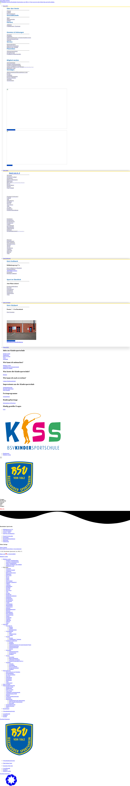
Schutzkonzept (12, 653)
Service (8, 655)
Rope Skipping (9, 613)
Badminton (8, 574)
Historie (11, 627)
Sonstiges (8, 662)
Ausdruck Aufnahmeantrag (12, 561)
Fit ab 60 (8, 676)
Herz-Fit (8, 589)
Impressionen (9, 699)
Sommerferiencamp (10, 704)
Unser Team (9, 691)
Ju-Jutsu (8, 593)
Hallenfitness (9, 586)
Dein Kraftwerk (7, 258)
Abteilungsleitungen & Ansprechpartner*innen (20, 644)
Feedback (11, 654)
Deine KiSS (6, 347)
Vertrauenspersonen (13, 647)
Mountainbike (9, 605)
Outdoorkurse (9, 606)
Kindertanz (8, 597)
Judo (7, 591)
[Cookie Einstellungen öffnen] (11, 785)
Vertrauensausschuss (14, 646)
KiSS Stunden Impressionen (15, 702)
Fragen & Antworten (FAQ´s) (16, 661)
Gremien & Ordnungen (11, 640)
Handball (8, 587)
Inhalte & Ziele (9, 687)
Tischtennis (8, 617)
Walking (8, 621)
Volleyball (8, 620)
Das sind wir (9, 625)
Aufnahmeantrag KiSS (11, 693)
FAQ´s (7, 707)
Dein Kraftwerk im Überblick (13, 672)
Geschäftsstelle (9, 631)
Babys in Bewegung (11, 572)
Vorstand (11, 642)
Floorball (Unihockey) (11, 582)
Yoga (7, 623)
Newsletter (11, 657)
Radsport (8, 608)
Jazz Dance (8, 590)
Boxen (7, 576)
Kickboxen (8, 594)
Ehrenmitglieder (13, 629)
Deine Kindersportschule (9, 685)
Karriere (8, 636)
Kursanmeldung (10, 673)
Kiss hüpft (11, 703)
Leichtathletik (9, 604)
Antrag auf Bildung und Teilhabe (14, 564)
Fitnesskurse (9, 677)
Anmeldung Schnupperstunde (13, 692)
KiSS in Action (9, 689)
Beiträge (8, 695)
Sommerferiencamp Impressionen (17, 700)
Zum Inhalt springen (5, 0)
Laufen (7, 602)
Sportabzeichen (9, 615)
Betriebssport (6, 453)
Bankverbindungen (13, 658)
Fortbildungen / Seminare (15, 639)
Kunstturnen (9, 601)
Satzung (11, 648)
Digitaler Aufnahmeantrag (12, 560)
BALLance (8, 575)
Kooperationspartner (14, 668)
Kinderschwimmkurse (11, 595)
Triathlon (8, 619)
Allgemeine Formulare (14, 659)
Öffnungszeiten (12, 634)
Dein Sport (5, 170)
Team (10, 632)
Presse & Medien (13, 666)
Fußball (8, 583)
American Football (10, 570)
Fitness (7, 579)
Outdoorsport (9, 682)
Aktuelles (11, 663)
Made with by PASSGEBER (7, 554)
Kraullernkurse (9, 600)
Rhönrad (8, 610)
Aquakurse (8, 571)
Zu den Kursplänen (10, 674)
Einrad (7, 578)
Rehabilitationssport (10, 609)
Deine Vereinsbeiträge (11, 563)
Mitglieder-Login (10, 566)
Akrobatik (8, 568)
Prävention (8, 650)
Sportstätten (12, 665)
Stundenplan (9, 688)
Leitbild (11, 628)
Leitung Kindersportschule (12, 696)
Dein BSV (5, 6)
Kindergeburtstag (10, 706)
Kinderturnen (9, 598)
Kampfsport (9, 678)
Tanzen (7, 616)
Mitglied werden (7, 454)
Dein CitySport (6, 302)
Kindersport (9, 680)
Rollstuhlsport (9, 612)
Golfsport (8, 585)
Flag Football (9, 581)
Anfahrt (11, 635)
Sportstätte (8, 697)
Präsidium (11, 643)
